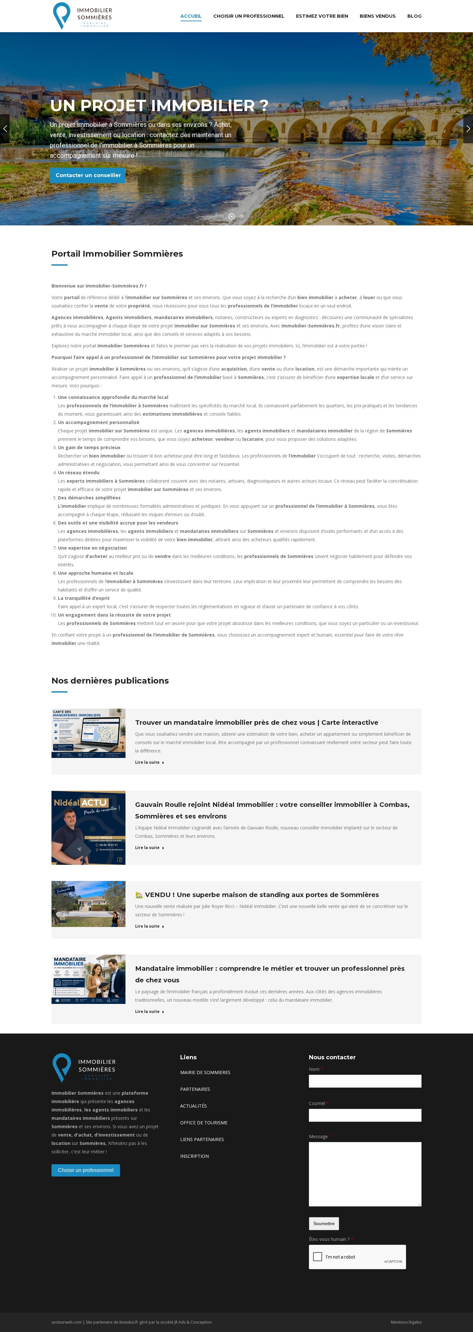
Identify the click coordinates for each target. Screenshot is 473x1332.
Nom (316, 1069)
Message (320, 1136)
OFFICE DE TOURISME (203, 1122)
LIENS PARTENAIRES (202, 1139)
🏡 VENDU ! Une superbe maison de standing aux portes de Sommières (257, 895)
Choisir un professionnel (86, 1170)
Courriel (319, 1103)
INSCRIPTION (194, 1156)
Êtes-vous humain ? (331, 1239)
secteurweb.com (66, 1322)
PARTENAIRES (195, 1089)
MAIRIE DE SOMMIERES (205, 1072)
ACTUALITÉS (193, 1106)
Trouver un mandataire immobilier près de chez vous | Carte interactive (256, 722)
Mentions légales (406, 1322)
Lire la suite (147, 762)
